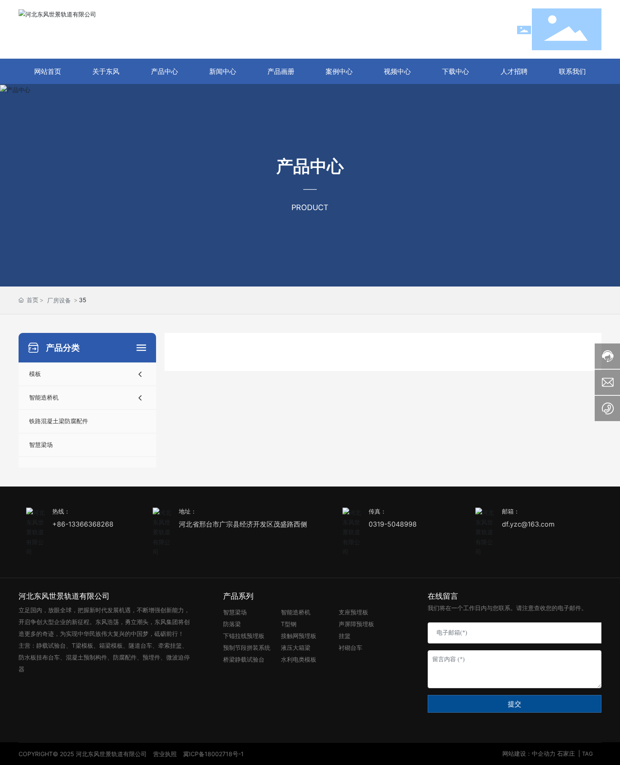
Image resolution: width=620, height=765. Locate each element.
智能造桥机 (295, 612)
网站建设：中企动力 (529, 753)
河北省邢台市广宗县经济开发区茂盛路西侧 (243, 524)
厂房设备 (59, 300)
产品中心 (310, 166)
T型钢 (289, 623)
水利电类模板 (298, 659)
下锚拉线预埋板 (243, 635)
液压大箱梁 (295, 647)
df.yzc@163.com (528, 524)
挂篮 (344, 635)
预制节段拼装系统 (246, 647)
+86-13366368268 (82, 524)
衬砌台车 (350, 647)
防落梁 (232, 623)
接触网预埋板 (298, 635)
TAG (587, 753)
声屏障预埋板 (356, 623)
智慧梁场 (235, 612)
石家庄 (566, 753)
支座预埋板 (353, 612)
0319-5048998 (393, 524)
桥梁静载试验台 (243, 659)
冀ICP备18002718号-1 (213, 753)
